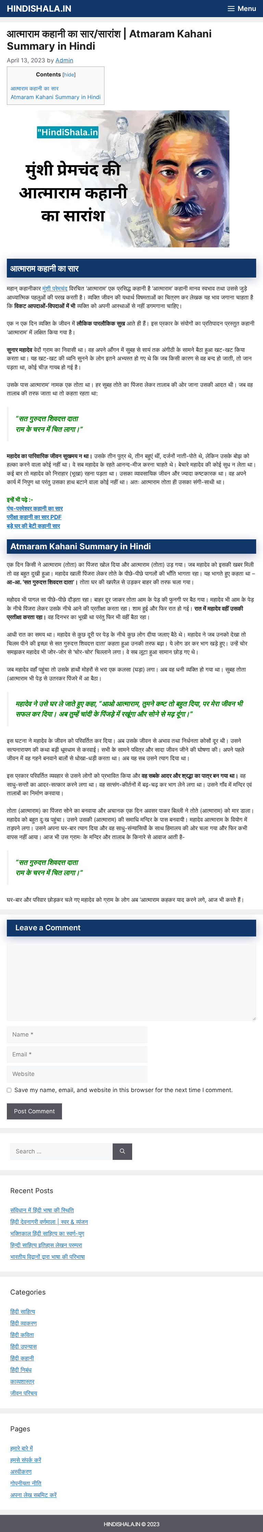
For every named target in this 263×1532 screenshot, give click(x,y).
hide (69, 75)
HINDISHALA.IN (39, 8)
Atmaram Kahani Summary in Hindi (56, 97)
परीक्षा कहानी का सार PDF (34, 517)
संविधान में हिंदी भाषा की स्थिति (42, 1210)
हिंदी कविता (22, 1335)
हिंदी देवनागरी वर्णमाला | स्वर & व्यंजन (49, 1221)
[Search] (122, 1151)
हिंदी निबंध (21, 1369)
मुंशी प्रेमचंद (54, 288)
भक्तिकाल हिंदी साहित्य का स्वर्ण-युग (47, 1233)
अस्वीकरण (21, 1471)
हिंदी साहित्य (22, 1311)
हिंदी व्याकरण (23, 1323)
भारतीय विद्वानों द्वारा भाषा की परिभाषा (47, 1256)
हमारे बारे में (21, 1448)
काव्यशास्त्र (22, 1381)
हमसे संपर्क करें (25, 1460)
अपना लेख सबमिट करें (33, 1495)
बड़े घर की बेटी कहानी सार (33, 526)
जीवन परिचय (23, 1393)
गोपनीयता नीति (25, 1483)
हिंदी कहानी (22, 1358)
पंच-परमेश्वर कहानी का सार (35, 508)
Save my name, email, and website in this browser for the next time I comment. (123, 1090)
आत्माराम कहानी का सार (35, 88)
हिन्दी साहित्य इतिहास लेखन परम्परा (46, 1245)
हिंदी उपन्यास (23, 1346)
